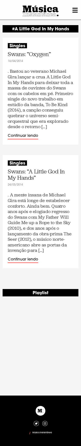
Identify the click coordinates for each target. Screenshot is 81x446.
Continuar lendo (23, 136)
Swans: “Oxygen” (29, 54)
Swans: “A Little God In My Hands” (36, 174)
